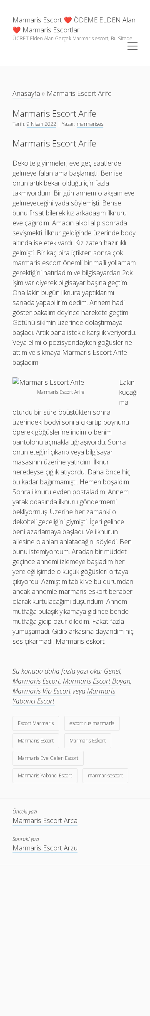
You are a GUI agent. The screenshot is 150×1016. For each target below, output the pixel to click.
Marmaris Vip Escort (41, 691)
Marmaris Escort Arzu (45, 847)
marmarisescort (105, 775)
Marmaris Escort (36, 681)
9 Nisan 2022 (41, 123)
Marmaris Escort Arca (45, 820)
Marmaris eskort (80, 641)
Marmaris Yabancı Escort (45, 775)
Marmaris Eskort (88, 740)
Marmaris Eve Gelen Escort (48, 758)
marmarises (90, 123)
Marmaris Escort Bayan (96, 681)
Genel (112, 671)
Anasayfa (26, 93)
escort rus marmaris (92, 723)
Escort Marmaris (36, 723)
